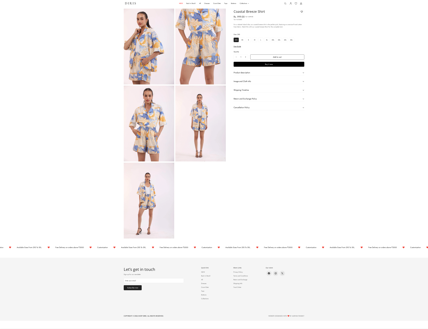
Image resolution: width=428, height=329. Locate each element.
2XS (236, 40)
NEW (181, 3)
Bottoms (233, 3)
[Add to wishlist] (301, 11)
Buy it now (269, 64)
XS (242, 40)
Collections (243, 3)
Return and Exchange (240, 280)
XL (267, 40)
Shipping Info (237, 283)
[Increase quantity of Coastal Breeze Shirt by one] (245, 57)
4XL (285, 40)
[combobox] (269, 26)
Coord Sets (217, 3)
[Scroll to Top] (423, 316)
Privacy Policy (238, 272)
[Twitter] (282, 273)
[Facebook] (269, 273)
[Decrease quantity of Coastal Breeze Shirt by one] (236, 57)
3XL (279, 40)
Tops (225, 3)
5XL (291, 40)
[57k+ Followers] (275, 273)
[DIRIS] (131, 3)
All (200, 3)
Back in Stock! (191, 3)
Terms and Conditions (240, 276)
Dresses (207, 3)
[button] (301, 3)
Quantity (236, 52)
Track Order (237, 287)
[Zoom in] (170, 13)
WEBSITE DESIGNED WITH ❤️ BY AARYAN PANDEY (286, 316)
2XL (273, 40)
